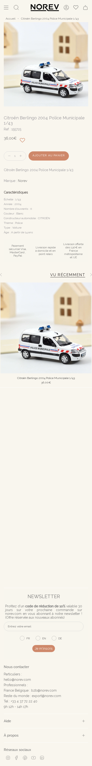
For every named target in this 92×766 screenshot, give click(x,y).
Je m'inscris (44, 648)
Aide (7, 721)
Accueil (10, 18)
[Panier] (85, 7)
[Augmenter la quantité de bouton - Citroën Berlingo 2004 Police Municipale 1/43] (21, 156)
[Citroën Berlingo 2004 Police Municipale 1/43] (46, 327)
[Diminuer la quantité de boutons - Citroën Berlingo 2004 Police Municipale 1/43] (8, 156)
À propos (11, 735)
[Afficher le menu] (6, 7)
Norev (22, 181)
